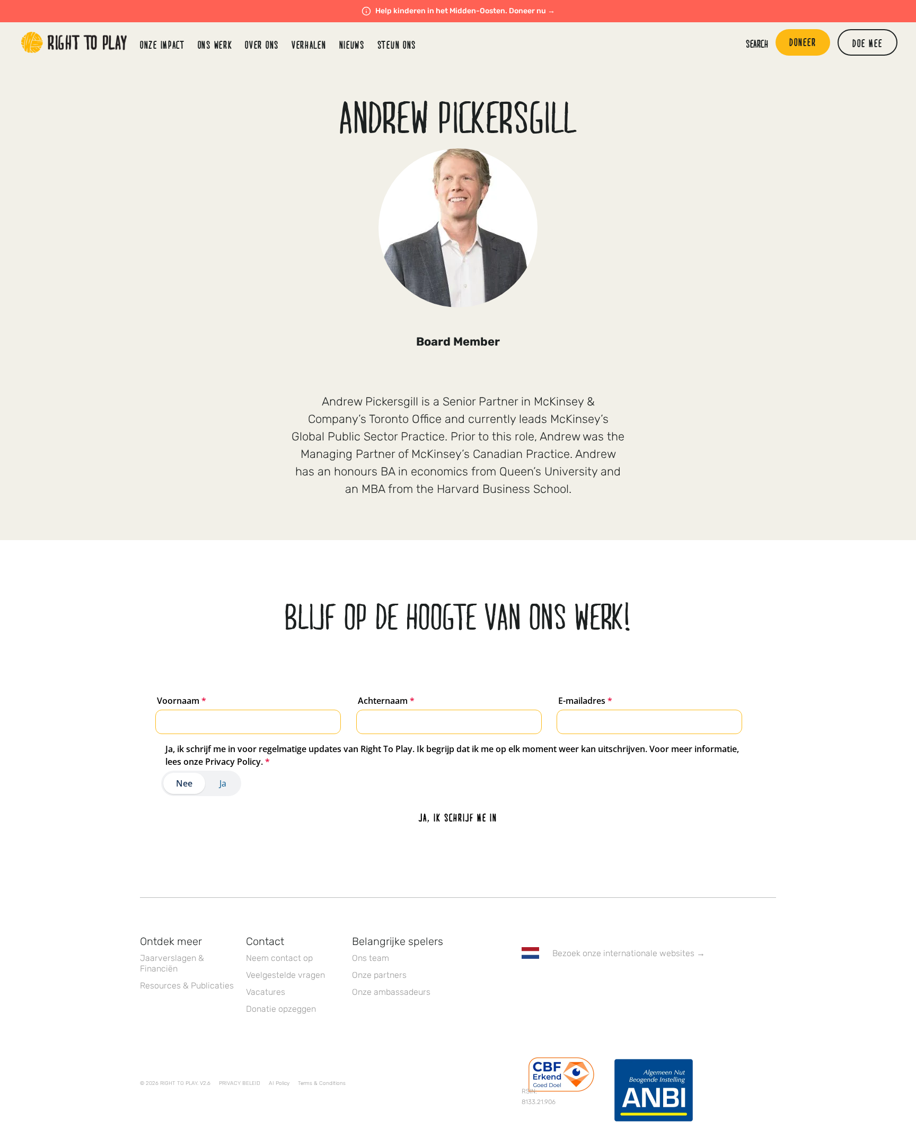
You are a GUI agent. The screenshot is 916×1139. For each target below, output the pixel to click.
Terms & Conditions (322, 1083)
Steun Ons (396, 44)
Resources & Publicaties (187, 986)
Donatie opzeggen (281, 1009)
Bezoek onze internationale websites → (628, 953)
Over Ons (262, 44)
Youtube (616, 984)
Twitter (550, 984)
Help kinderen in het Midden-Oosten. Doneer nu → (465, 10)
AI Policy (279, 1083)
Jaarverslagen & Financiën (172, 963)
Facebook (527, 984)
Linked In (594, 984)
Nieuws (352, 44)
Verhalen (309, 44)
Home (74, 42)
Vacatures (265, 992)
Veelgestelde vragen (285, 975)
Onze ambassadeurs (391, 992)
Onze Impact (162, 44)
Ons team (370, 958)
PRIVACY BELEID (239, 1083)
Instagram (572, 984)
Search (757, 43)
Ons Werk (215, 44)
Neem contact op (279, 958)
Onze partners (379, 975)
